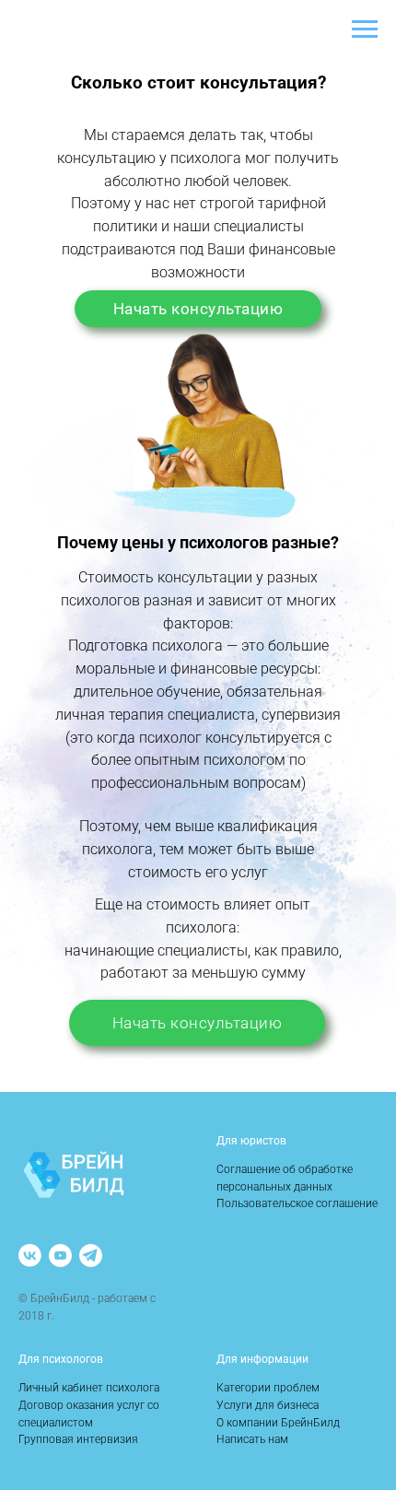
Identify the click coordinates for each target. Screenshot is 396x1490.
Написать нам (252, 1439)
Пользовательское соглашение (297, 1203)
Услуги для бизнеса (267, 1405)
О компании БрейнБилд (278, 1422)
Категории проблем (268, 1387)
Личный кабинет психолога (88, 1387)
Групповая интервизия (78, 1439)
